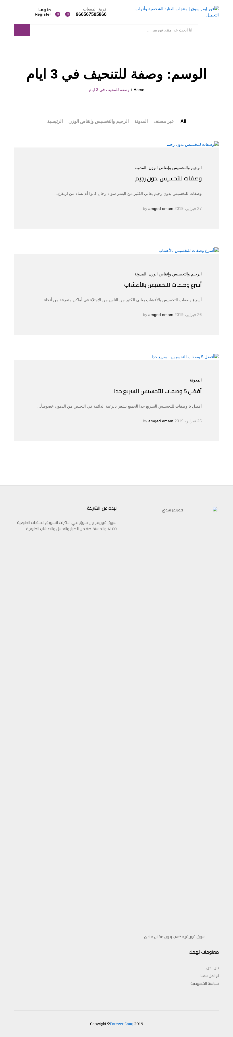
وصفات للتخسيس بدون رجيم (168, 178)
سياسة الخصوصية (204, 983)
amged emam (160, 208)
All (183, 121)
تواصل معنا (210, 975)
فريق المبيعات (95, 9)
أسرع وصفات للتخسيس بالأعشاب (163, 284)
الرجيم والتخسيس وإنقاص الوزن (98, 121)
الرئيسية (55, 121)
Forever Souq (121, 1023)
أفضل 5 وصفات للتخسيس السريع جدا (158, 391)
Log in (44, 9)
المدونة (141, 121)
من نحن (212, 967)
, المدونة (141, 167)
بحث (22, 30)
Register (43, 14)
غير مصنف (163, 121)
